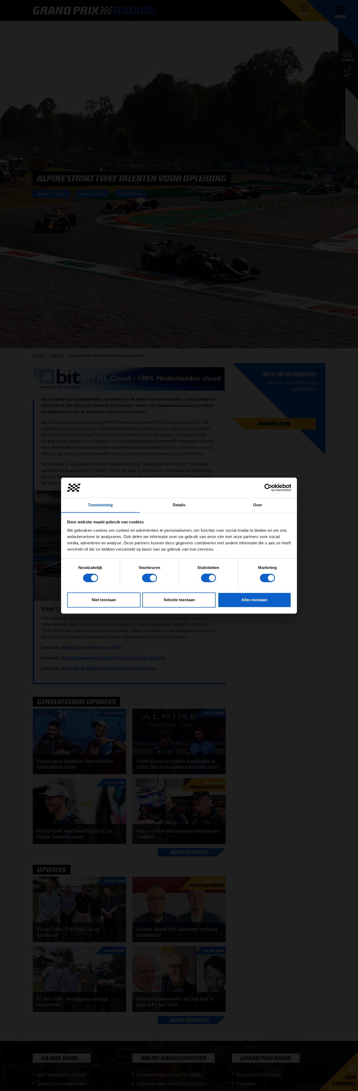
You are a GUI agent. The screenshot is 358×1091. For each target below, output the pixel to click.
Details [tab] (179, 505)
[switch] (149, 578)
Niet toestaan (104, 600)
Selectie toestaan (179, 600)
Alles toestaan (254, 600)
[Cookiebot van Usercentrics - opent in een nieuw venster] (268, 487)
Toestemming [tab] (100, 505)
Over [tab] (257, 505)
